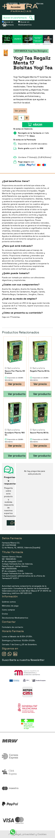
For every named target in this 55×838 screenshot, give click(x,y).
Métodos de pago (10, 606)
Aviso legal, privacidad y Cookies (27, 834)
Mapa (32, 136)
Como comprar (8, 610)
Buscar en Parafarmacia (8, 23)
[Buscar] (32, 18)
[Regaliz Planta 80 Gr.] (40, 352)
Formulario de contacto (12, 627)
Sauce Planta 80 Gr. (39, 433)
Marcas (39, 3)
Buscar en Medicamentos (25, 23)
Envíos (5, 614)
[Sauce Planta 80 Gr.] (40, 413)
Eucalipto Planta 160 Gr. (15, 434)
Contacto (24, 3)
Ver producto (16, 394)
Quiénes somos (9, 602)
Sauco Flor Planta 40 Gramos (15, 372)
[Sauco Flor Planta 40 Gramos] (14, 352)
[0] (3, 24)
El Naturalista (12, 368)
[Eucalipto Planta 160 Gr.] (14, 413)
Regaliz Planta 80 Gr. (40, 371)
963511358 (12, 3)
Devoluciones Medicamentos (15, 618)
